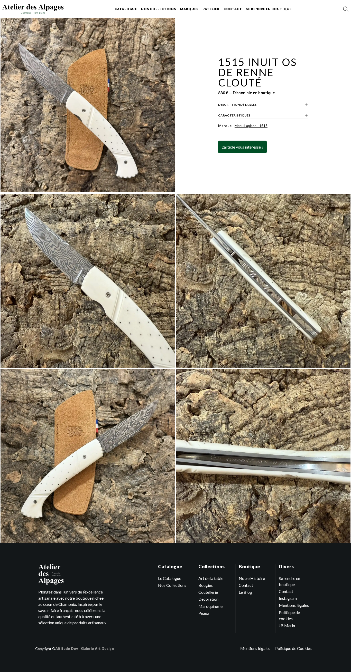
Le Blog (245, 592)
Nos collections (158, 9)
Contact (233, 9)
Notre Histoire (252, 578)
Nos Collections (172, 585)
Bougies (205, 585)
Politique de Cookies (293, 648)
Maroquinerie (210, 606)
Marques (189, 9)
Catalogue (126, 9)
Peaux (203, 613)
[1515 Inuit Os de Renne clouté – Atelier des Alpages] (33, 9)
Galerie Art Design (97, 648)
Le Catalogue (169, 578)
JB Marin (287, 625)
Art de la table (210, 578)
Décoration (208, 599)
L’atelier (210, 9)
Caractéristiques (234, 115)
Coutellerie (208, 592)
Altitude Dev (66, 648)
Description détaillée (237, 104)
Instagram (288, 598)
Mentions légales (294, 605)
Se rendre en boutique (269, 9)
